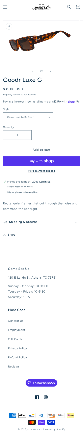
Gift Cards (15, 339)
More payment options (41, 170)
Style (6, 109)
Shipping (7, 94)
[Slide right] (50, 71)
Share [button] (12, 234)
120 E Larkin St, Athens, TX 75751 (32, 277)
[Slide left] (32, 71)
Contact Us (16, 321)
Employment (16, 330)
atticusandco (34, 429)
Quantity (8, 127)
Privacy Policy (17, 348)
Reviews (14, 366)
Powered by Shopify (54, 429)
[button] (5, 6)
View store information (22, 192)
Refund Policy (17, 357)
